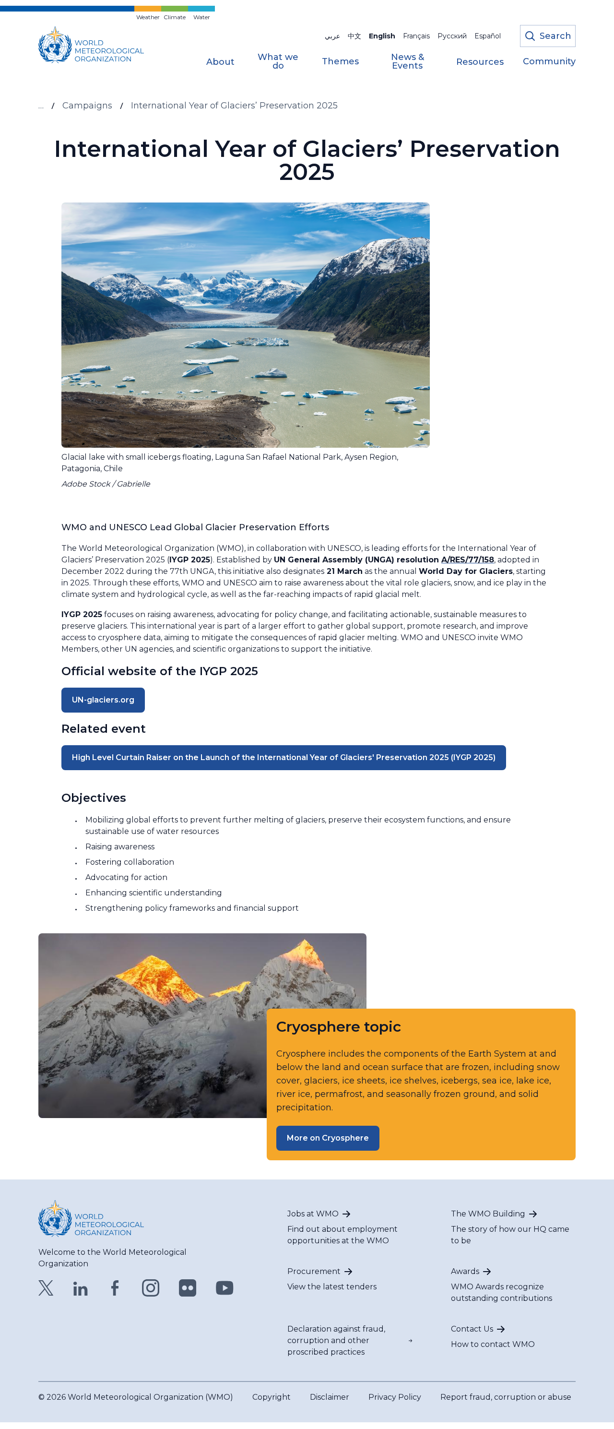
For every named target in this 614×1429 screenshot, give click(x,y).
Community (549, 62)
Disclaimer (329, 1397)
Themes (340, 62)
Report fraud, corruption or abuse (505, 1397)
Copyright (271, 1397)
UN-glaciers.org (103, 699)
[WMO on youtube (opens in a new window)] (225, 1288)
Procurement (314, 1271)
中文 (354, 36)
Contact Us (472, 1329)
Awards (465, 1271)
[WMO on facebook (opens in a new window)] (115, 1288)
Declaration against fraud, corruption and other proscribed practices (336, 1340)
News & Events (407, 62)
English (382, 36)
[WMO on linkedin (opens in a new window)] (80, 1288)
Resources (480, 62)
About (220, 62)
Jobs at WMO (313, 1213)
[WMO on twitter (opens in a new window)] (46, 1288)
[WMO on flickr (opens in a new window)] (188, 1288)
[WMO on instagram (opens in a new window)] (151, 1288)
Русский (452, 36)
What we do (278, 62)
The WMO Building (488, 1213)
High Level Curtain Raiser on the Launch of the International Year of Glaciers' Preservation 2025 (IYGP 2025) (284, 757)
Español (487, 36)
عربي (332, 36)
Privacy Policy (394, 1397)
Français (416, 36)
